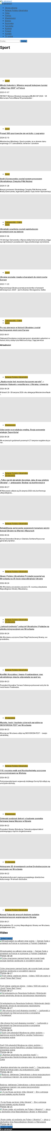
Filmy (7, 13)
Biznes (8, 21)
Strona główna (11, 8)
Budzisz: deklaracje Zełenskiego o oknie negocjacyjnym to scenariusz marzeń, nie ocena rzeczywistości (25, 1086)
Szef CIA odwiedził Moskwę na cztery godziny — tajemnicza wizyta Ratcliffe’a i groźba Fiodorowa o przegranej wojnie (21, 1047)
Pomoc (8, 15)
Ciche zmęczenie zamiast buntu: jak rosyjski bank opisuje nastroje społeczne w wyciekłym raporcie (24, 969)
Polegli (8, 31)
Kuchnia (8, 28)
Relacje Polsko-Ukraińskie (16, 10)
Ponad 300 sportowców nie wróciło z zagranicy (22, 133)
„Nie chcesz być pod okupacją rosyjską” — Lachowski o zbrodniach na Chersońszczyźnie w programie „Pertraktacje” (24, 1025)
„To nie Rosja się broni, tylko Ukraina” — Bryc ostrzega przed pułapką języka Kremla (23, 1103)
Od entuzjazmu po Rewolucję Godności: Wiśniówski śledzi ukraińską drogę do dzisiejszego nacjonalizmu (25, 1004)
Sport (7, 81)
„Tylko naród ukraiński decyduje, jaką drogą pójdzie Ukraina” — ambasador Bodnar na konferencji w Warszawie (24, 483)
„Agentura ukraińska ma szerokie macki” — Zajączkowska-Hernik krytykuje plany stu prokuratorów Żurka (25, 1068)
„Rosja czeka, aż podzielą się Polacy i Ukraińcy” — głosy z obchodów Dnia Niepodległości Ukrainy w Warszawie (25, 1120)
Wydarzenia (10, 475)
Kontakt (8, 34)
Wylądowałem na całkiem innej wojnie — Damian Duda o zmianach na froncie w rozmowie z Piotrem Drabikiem (24, 952)
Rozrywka (9, 23)
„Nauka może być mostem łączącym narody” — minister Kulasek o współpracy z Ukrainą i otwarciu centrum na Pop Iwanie (24, 384)
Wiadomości (10, 18)
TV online (9, 36)
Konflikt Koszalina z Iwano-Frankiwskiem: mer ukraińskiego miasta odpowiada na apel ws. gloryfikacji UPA (21, 677)
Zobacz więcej (6, 938)
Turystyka (9, 26)
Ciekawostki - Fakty (13, 222)
